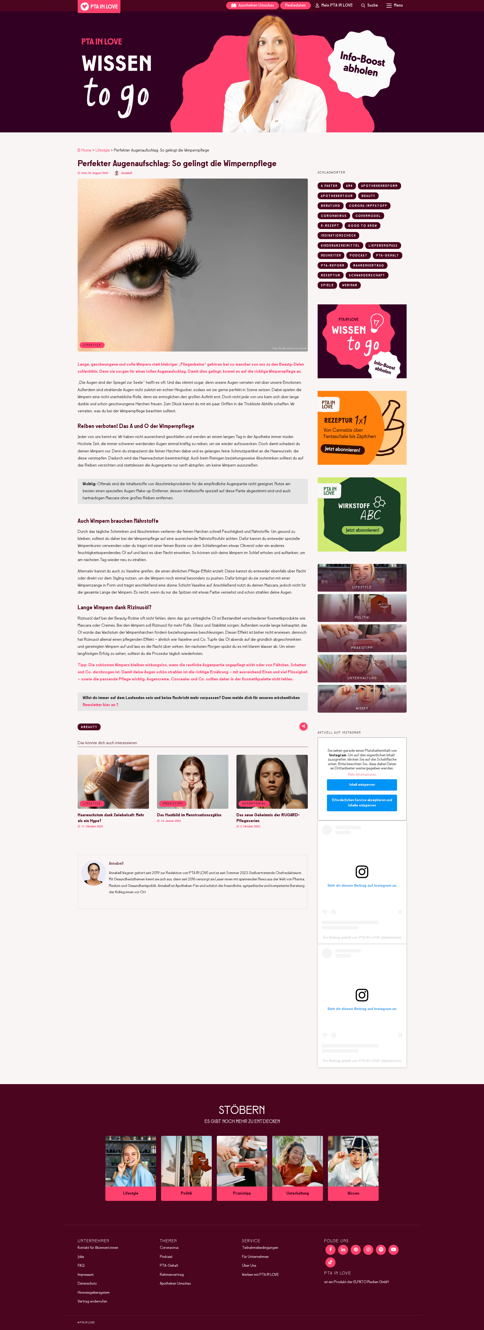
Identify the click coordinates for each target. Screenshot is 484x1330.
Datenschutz (87, 1283)
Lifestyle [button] (92, 803)
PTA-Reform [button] (333, 266)
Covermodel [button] (368, 216)
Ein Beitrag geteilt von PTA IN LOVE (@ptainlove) (362, 937)
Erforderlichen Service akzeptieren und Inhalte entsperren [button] (362, 803)
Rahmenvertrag (172, 1275)
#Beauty (89, 727)
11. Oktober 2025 (92, 826)
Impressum (86, 1275)
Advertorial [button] (254, 803)
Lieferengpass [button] (383, 246)
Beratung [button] (330, 206)
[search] (369, 5)
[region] (242, 71)
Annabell (126, 173)
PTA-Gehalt (169, 1265)
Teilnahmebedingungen (260, 1248)
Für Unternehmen (255, 1257)
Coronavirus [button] (334, 216)
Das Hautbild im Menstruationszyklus (189, 815)
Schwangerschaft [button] (367, 275)
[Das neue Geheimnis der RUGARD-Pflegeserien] (272, 807)
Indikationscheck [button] (338, 236)
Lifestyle (103, 150)
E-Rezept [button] (330, 226)
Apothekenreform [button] (379, 186)
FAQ (81, 1265)
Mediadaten (295, 5)
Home (86, 150)
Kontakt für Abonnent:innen (98, 1248)
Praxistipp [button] (173, 803)
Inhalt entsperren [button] (362, 785)
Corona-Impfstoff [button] (368, 206)
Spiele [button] (327, 285)
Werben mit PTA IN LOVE (260, 1275)
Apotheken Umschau (255, 5)
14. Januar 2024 (170, 821)
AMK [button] (349, 186)
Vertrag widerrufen (92, 1301)
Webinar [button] (349, 285)
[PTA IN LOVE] (99, 6)
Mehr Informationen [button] (362, 774)
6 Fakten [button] (329, 186)
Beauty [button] (368, 196)
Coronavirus (169, 1248)
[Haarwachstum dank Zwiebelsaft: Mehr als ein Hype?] (113, 807)
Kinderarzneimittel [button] (340, 246)
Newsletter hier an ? (100, 705)
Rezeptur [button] (330, 275)
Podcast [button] (359, 255)
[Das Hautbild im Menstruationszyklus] (192, 807)
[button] (242, 71)
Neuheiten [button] (331, 255)
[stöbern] (130, 1168)
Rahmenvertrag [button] (368, 266)
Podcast (166, 1257)
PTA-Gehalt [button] (387, 255)
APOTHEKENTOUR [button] (337, 196)
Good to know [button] (362, 226)
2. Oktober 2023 (249, 826)
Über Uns (249, 1265)
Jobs (81, 1257)
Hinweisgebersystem (94, 1292)
